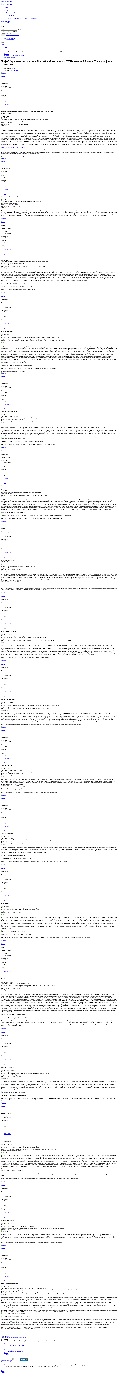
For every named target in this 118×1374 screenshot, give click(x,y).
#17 (5, 1280)
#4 (5, 328)
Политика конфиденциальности (13, 1351)
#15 (5, 1138)
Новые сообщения (9, 9)
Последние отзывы (9, 15)
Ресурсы (6, 12)
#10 (5, 762)
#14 (5, 1064)
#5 (5, 408)
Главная (6, 1354)
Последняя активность (31, 18)
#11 (5, 830)
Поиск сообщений (20, 9)
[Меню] (1, 3)
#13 (5, 976)
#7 (5, 557)
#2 (5, 194)
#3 (5, 254)
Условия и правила (9, 1350)
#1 (5, 108)
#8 (5, 628)
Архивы (6, 10)
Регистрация (4, 47)
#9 (5, 696)
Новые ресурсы (19, 18)
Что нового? (7, 17)
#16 (5, 1217)
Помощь (6, 1353)
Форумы (6, 7)
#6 (5, 483)
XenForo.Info (14, 1362)
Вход (2, 44)
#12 (5, 900)
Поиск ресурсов (14, 12)
